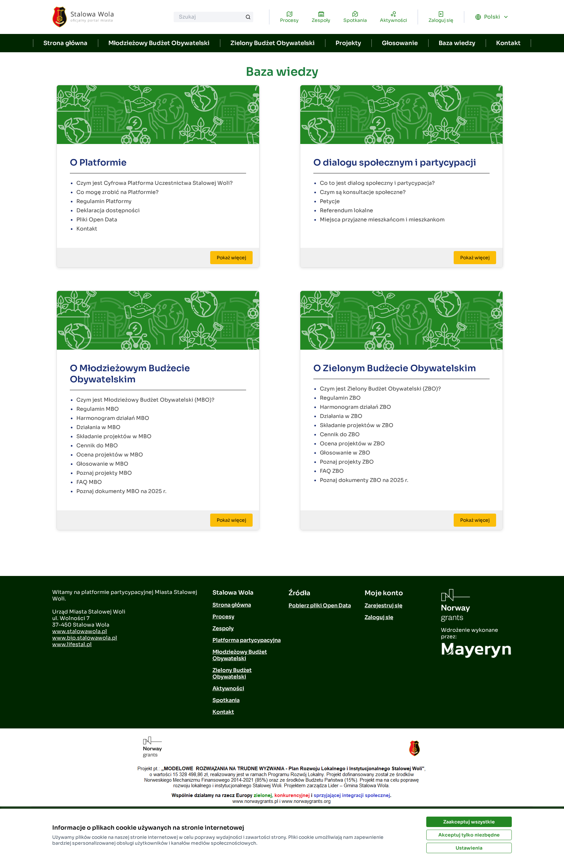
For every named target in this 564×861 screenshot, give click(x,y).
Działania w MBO (98, 427)
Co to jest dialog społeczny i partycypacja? (377, 183)
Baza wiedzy (457, 43)
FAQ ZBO (332, 471)
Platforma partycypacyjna (246, 640)
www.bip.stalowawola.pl (84, 637)
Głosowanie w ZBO (345, 452)
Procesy (223, 616)
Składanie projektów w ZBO (356, 425)
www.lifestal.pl (72, 644)
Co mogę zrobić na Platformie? (117, 192)
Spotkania (226, 700)
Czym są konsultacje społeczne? (363, 192)
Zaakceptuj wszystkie (469, 822)
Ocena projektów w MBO (109, 454)
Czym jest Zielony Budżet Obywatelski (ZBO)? (380, 388)
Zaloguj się (379, 617)
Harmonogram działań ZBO (355, 407)
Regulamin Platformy (104, 201)
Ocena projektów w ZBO (352, 443)
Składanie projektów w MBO (113, 436)
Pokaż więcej (231, 258)
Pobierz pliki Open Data (320, 605)
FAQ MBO (89, 482)
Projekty (348, 43)
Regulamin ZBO (340, 397)
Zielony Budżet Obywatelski (272, 43)
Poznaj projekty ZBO (347, 461)
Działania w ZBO (341, 416)
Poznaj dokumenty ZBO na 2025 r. (364, 480)
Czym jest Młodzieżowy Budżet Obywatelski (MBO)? (145, 399)
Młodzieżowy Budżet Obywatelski (159, 43)
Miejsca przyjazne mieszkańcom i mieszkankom (382, 219)
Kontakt (508, 43)
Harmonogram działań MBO (112, 418)
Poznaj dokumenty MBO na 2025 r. (121, 491)
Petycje (330, 201)
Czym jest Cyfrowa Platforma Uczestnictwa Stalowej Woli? (154, 183)
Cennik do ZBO (340, 434)
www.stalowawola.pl (79, 631)
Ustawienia (469, 848)
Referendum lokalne (346, 210)
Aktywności (228, 688)
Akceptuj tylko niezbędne (469, 835)
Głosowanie (400, 43)
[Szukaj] (248, 17)
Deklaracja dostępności (108, 210)
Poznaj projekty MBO (104, 473)
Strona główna (65, 43)
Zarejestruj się (383, 605)
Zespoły (223, 628)
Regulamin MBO (97, 409)
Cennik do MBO (97, 445)
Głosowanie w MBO (102, 463)
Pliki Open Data (96, 219)
